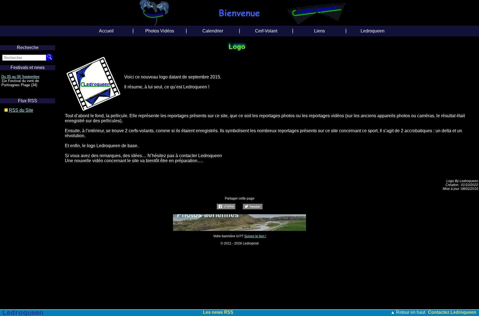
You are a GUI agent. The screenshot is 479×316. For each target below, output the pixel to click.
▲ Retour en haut (408, 312)
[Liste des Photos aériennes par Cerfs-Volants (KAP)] (239, 229)
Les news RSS (218, 312)
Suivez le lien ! (255, 236)
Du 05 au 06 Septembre (20, 77)
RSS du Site (21, 110)
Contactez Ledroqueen (452, 312)
